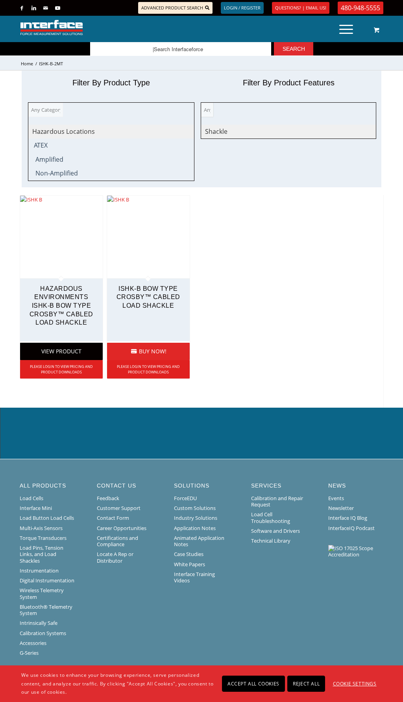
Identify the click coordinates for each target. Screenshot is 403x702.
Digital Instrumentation (47, 580)
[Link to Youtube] (57, 8)
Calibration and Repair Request (277, 501)
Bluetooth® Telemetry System (46, 610)
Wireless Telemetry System (42, 593)
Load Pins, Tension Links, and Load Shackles (41, 554)
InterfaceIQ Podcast (351, 528)
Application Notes (195, 528)
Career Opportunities (121, 528)
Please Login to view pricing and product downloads (61, 369)
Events (336, 498)
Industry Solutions (195, 517)
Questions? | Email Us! (300, 8)
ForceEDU (185, 498)
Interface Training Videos (194, 577)
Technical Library (270, 540)
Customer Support (118, 508)
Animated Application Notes (199, 541)
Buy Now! (151, 351)
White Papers (189, 564)
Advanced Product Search (172, 8)
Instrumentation (39, 570)
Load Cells (31, 498)
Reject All (306, 683)
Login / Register (242, 8)
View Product (61, 351)
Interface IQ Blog (347, 517)
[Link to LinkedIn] (33, 8)
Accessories (33, 643)
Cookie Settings (355, 683)
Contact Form (113, 517)
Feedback (108, 498)
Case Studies (188, 554)
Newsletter (341, 508)
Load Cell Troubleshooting (270, 517)
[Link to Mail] (45, 8)
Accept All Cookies (253, 683)
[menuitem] (348, 27)
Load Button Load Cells (47, 517)
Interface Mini (36, 508)
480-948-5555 (360, 8)
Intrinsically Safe (38, 622)
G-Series (29, 652)
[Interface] (77, 27)
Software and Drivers (275, 530)
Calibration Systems (43, 633)
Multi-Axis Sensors (41, 528)
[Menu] (346, 27)
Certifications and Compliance (117, 541)
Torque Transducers (43, 537)
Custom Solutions (195, 508)
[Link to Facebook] (22, 8)
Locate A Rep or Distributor (115, 557)
